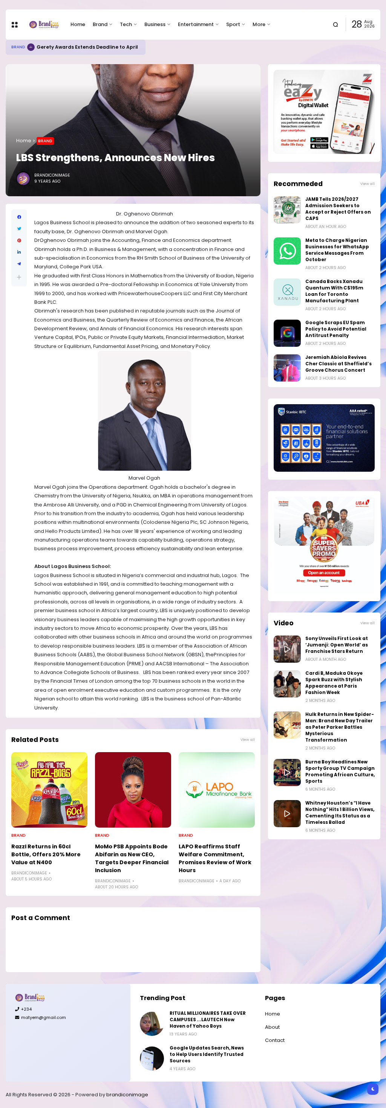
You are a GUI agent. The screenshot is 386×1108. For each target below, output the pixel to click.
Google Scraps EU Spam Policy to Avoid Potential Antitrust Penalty (335, 329)
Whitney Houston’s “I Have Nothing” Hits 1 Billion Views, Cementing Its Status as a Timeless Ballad (339, 812)
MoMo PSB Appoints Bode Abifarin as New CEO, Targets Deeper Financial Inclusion (131, 858)
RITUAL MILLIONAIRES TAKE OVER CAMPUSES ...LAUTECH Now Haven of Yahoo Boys (208, 1019)
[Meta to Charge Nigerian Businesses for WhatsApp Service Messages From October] (287, 251)
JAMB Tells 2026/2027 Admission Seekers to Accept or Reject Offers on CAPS (338, 209)
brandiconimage (127, 1094)
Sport (233, 24)
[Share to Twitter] (19, 229)
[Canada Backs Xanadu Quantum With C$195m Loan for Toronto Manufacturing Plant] (287, 292)
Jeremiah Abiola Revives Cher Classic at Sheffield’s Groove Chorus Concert (338, 363)
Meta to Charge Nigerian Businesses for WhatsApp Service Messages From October (337, 250)
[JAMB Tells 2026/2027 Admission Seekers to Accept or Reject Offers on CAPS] (287, 209)
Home (77, 24)
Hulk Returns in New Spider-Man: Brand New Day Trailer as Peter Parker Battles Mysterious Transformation (339, 727)
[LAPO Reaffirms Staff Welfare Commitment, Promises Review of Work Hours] (217, 790)
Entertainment (196, 24)
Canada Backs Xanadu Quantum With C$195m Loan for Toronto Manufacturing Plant (334, 291)
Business (154, 24)
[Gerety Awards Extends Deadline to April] (31, 47)
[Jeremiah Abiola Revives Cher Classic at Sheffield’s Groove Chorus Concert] (287, 368)
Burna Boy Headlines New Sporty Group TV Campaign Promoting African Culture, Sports (340, 771)
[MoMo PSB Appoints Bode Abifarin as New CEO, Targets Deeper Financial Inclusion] (133, 790)
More (259, 24)
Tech (126, 24)
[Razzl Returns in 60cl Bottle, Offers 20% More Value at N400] (49, 790)
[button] (19, 277)
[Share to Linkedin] (19, 252)
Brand (100, 24)
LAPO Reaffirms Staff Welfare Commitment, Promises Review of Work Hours (215, 858)
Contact (275, 1040)
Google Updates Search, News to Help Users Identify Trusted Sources (207, 1054)
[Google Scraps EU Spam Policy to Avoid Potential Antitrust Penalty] (287, 333)
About (272, 1027)
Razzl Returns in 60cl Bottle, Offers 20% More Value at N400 (46, 854)
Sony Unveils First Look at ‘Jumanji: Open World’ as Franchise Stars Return (336, 645)
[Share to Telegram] (19, 264)
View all (247, 739)
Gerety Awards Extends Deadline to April (87, 47)
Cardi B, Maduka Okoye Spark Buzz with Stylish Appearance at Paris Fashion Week (334, 683)
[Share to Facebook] (19, 217)
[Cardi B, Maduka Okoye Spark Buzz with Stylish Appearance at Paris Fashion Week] (287, 683)
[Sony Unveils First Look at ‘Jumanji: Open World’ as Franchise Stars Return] (287, 649)
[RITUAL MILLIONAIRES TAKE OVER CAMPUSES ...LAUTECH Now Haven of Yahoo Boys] (152, 1024)
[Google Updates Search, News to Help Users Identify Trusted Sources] (152, 1058)
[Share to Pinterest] (19, 241)
